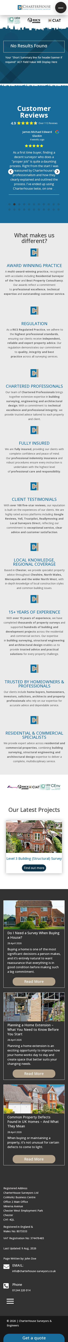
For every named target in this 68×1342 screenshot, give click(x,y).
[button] (60, 7)
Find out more (34, 868)
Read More (34, 981)
